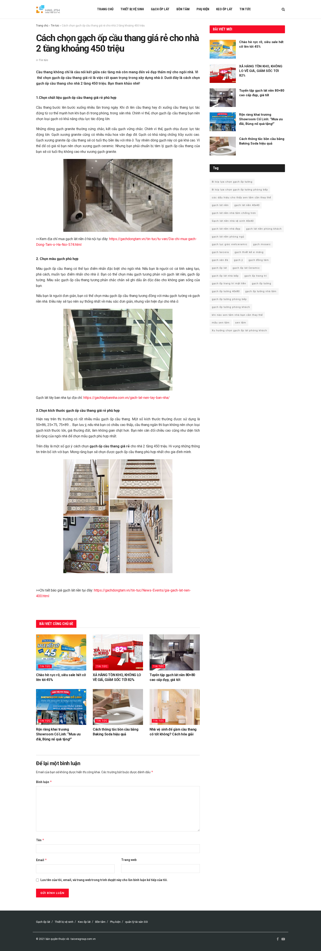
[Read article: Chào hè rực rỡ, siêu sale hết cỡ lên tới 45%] (61, 652)
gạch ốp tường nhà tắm (260, 291)
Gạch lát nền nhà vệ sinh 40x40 (233, 221)
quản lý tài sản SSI (136, 921)
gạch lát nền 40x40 (246, 205)
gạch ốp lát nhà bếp (225, 275)
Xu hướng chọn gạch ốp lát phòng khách (239, 330)
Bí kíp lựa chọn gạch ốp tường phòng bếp (240, 189)
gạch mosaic (262, 244)
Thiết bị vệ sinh (132, 9)
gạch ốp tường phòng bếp (229, 299)
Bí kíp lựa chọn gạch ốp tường (232, 181)
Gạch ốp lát (160, 9)
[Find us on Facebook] (278, 939)
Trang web (128, 860)
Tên (40, 840)
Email (41, 860)
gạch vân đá (220, 260)
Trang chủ (105, 9)
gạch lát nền (220, 205)
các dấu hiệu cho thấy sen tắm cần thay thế (241, 197)
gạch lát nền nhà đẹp (226, 228)
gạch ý (238, 260)
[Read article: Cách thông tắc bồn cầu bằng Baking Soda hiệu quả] (118, 707)
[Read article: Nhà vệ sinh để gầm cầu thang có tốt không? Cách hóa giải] (175, 707)
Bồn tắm (183, 9)
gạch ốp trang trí (255, 275)
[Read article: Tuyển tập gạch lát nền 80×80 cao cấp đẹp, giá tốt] (175, 652)
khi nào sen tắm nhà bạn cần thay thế (237, 315)
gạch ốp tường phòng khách (231, 307)
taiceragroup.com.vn (83, 939)
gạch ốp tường (261, 283)
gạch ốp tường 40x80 (226, 291)
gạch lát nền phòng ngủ (228, 236)
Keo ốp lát (224, 9)
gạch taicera (220, 252)
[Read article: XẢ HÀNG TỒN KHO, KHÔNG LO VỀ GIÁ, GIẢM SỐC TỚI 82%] (118, 652)
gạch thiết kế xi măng (249, 252)
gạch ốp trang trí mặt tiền (229, 283)
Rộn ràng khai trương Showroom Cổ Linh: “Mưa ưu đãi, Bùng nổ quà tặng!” (58, 734)
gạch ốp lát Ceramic (246, 268)
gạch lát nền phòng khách (264, 228)
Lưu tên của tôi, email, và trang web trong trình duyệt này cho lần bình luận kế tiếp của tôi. (104, 880)
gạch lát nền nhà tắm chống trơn (234, 213)
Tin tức (245, 9)
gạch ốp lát (219, 268)
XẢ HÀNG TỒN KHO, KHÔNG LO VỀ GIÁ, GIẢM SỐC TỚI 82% (260, 70)
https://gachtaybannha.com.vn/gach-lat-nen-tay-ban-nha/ (126, 398)
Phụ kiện (203, 9)
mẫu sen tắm (221, 322)
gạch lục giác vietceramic (229, 244)
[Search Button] (283, 9)
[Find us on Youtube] (283, 939)
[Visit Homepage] (48, 9)
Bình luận (44, 782)
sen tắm (240, 322)
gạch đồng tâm (259, 260)
